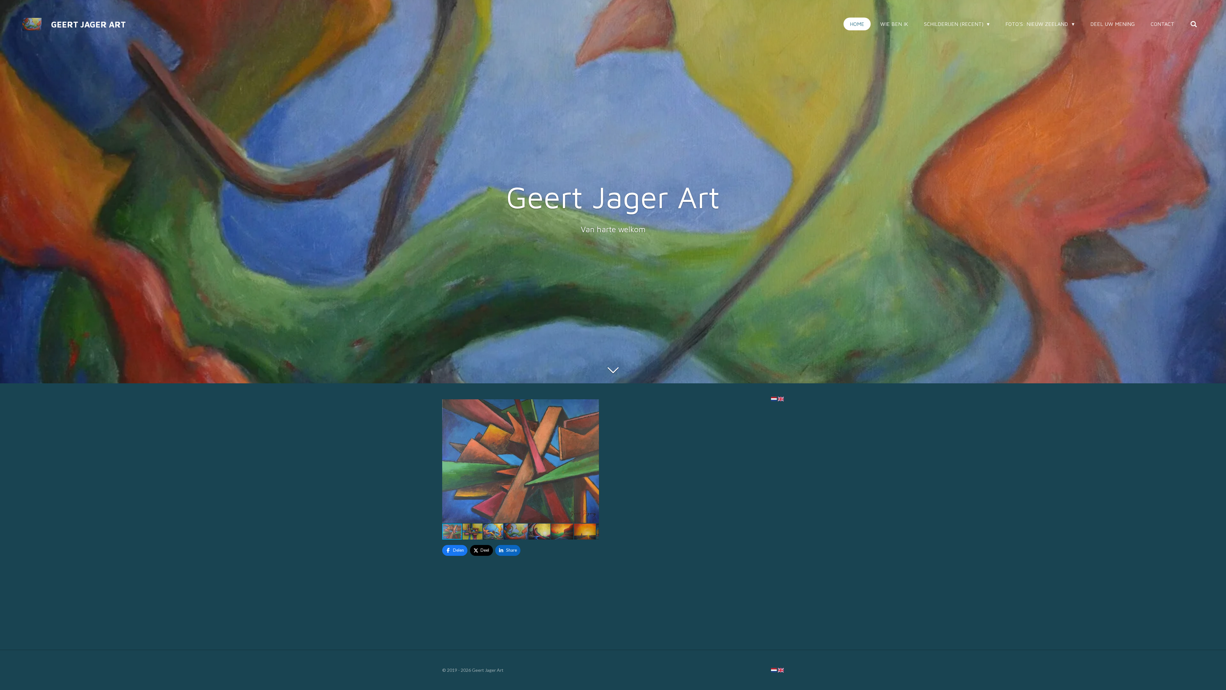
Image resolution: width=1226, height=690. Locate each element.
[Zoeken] (1194, 24)
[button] (593, 405)
